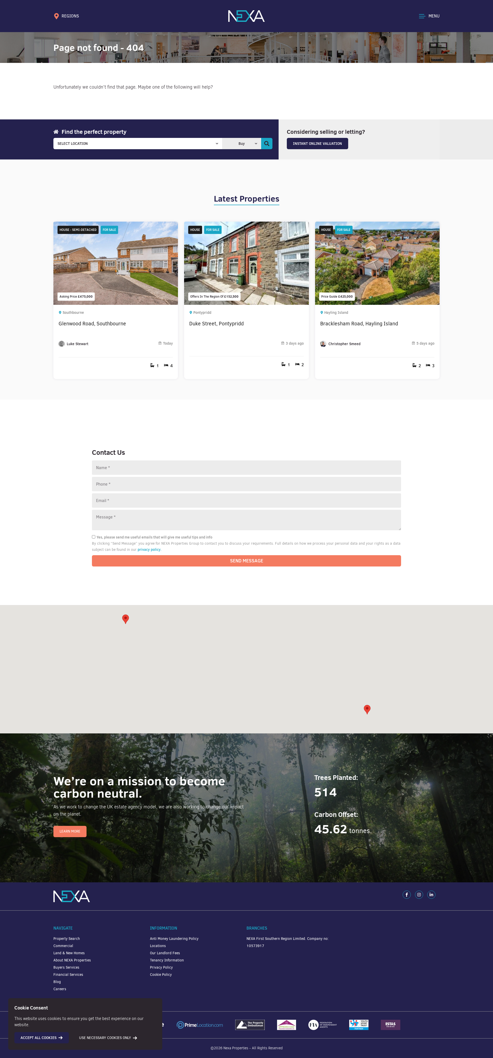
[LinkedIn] (431, 895)
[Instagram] (419, 895)
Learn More (70, 831)
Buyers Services (66, 967)
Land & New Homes (69, 953)
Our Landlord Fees (165, 953)
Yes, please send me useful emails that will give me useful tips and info (154, 537)
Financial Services (68, 974)
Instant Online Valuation (317, 143)
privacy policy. (150, 549)
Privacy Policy (161, 967)
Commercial (63, 945)
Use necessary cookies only (105, 1037)
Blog (57, 981)
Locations (158, 945)
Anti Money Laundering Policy (174, 938)
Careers (59, 989)
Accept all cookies (38, 1037)
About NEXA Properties (72, 960)
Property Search (66, 938)
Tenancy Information (167, 960)
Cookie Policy (161, 974)
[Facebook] (407, 895)
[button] (367, 709)
